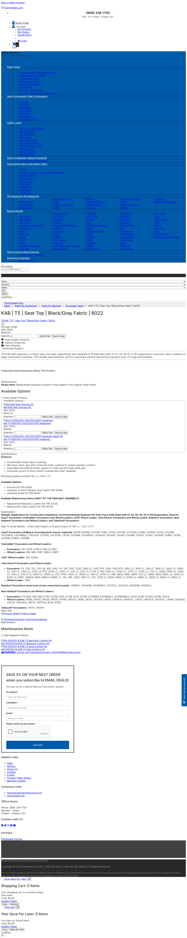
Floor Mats (25, 184)
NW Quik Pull (127, 225)
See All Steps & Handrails (33, 160)
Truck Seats (25, 87)
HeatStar (91, 213)
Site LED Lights (27, 151)
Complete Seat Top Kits (32, 75)
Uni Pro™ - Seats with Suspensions (38, 93)
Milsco (90, 245)
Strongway (160, 213)
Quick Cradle (127, 237)
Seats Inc (125, 245)
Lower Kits (25, 193)
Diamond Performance (65, 225)
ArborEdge (25, 219)
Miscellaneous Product (166, 237)
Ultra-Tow (159, 228)
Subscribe (38, 745)
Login (24, 40)
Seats (10, 66)
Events (10, 774)
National (124, 216)
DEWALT (57, 222)
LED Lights (25, 137)
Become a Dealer (16, 780)
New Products (15, 252)
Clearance (13, 258)
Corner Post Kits (28, 175)
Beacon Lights (27, 131)
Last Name (12, 702)
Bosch (22, 237)
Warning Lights (27, 154)
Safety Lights (26, 148)
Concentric (59, 216)
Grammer (58, 243)
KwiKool (90, 237)
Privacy (11, 860)
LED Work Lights (28, 140)
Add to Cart (45, 336)
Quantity (6, 335)
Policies (4, 860)
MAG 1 (90, 240)
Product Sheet (27, 613)
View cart (10, 907)
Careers (11, 772)
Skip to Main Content (13, 2)
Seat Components (17, 96)
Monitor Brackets (95, 201)
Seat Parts (25, 113)
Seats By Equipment (30, 84)
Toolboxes (160, 199)
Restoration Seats (29, 81)
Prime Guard (127, 234)
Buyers (22, 243)
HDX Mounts (60, 248)
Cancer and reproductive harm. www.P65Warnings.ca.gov (42, 652)
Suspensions (26, 116)
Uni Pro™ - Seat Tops (30, 90)
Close (4, 904)
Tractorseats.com (13, 302)
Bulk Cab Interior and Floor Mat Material (41, 172)
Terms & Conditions (23, 860)
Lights (10, 122)
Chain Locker (60, 213)
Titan (157, 222)
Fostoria (57, 237)
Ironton (90, 219)
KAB (88, 228)
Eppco (56, 234)
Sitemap (45, 860)
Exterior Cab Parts (63, 204)
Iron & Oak (92, 216)
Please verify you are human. (21, 723)
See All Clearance (28, 260)
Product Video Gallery (19, 777)
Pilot (122, 228)
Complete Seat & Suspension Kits (37, 72)
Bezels (22, 169)
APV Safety (25, 216)
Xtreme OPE (160, 234)
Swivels (124, 207)
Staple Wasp (127, 248)
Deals (56, 201)
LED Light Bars (27, 134)
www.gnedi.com (16, 795)
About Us (12, 769)
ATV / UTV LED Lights (31, 128)
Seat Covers (26, 110)
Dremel (57, 228)
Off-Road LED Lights (30, 145)
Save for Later (59, 336)
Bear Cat (24, 234)
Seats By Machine (51, 305)
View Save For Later (15, 879)
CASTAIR (24, 248)
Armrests (24, 102)
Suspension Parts (28, 119)
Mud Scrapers (94, 204)
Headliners (25, 190)
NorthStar (125, 219)
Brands (11, 211)
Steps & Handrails (17, 157)
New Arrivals (26, 201)
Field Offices (26, 181)
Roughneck (126, 240)
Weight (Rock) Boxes (165, 201)
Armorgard (25, 228)
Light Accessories (29, 143)
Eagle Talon (59, 231)
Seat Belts (24, 107)
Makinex (91, 243)
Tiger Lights (160, 219)
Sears (123, 243)
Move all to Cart (17, 929)
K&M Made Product (97, 225)
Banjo (22, 231)
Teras (157, 216)
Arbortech (24, 222)
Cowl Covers (26, 178)
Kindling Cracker (95, 231)
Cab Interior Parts (17, 163)
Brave (22, 240)
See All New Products (31, 254)
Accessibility (36, 860)
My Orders (23, 32)
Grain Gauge (59, 240)
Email (9, 713)
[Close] (29, 879)
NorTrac (124, 222)
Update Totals (9, 901)
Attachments (26, 207)
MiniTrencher (93, 248)
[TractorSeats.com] (12, 7)
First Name (12, 692)
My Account (24, 29)
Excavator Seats (75, 305)
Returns (11, 766)
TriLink (157, 225)
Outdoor (91, 207)
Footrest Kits (26, 187)
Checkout (14, 904)
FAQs (10, 763)
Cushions (24, 104)
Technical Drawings (36, 619)
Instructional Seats (29, 78)
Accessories (25, 204)
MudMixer (125, 213)
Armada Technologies (31, 225)
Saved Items (24, 34)
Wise (156, 231)
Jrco (88, 222)
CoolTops (58, 219)
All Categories (15, 196)
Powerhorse (126, 231)
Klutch (89, 234)
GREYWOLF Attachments (66, 245)
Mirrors (90, 199)
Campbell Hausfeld (29, 245)
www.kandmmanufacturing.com (24, 792)
